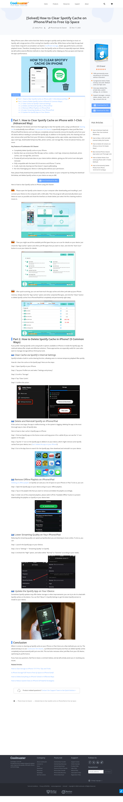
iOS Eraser (101, 66)
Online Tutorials (75, 764)
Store (38, 766)
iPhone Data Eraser (59, 775)
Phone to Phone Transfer (60, 768)
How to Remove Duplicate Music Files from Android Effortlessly (100, 132)
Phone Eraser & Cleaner (59, 28)
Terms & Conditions (33, 786)
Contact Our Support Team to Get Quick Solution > (59, 690)
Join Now (108, 772)
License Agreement (56, 786)
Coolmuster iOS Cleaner (43, 129)
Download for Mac (102, 110)
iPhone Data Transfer (59, 770)
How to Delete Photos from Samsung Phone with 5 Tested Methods (102, 160)
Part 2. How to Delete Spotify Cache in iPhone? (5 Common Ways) (40, 101)
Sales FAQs (74, 768)
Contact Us (40, 764)
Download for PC (102, 105)
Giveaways (40, 772)
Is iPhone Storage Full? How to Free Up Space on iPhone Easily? (32, 673)
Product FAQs (75, 766)
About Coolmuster (42, 762)
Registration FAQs (76, 775)
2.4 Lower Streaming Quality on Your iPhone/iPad (37, 110)
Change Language (96, 780)
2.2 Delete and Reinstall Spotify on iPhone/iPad (36, 106)
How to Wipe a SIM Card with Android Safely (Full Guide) (101, 139)
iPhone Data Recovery (60, 772)
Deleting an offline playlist (20, 483)
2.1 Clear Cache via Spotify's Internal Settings (36, 104)
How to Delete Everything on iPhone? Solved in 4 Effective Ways (32, 677)
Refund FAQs (74, 770)
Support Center (75, 762)
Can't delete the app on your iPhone (44, 444)
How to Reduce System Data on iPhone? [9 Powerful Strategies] (32, 681)
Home (46, 4)
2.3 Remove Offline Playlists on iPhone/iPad (35, 108)
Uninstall (65, 786)
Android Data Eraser (59, 766)
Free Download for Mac (50, 181)
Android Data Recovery (60, 764)
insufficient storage (51, 46)
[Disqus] (49, 731)
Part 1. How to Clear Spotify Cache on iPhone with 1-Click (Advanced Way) (43, 99)
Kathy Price (38, 28)
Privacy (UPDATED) (45, 786)
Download (39, 768)
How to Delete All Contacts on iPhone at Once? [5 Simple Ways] (102, 146)
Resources (39, 770)
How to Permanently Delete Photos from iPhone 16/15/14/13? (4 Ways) (101, 168)
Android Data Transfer (60, 762)
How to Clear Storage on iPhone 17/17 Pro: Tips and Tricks (31, 669)
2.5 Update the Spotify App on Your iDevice (35, 112)
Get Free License (41, 775)
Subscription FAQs (76, 772)
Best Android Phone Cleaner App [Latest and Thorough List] (102, 153)
